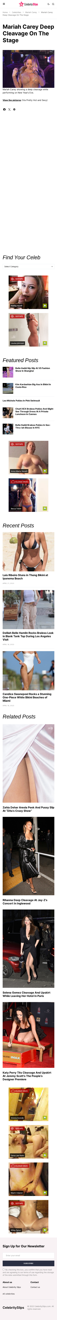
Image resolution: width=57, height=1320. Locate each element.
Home (5, 12)
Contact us (35, 1287)
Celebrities (16, 12)
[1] (8, 372)
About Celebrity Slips (12, 1287)
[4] (8, 413)
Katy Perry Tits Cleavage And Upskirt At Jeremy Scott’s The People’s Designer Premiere (27, 1076)
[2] (8, 388)
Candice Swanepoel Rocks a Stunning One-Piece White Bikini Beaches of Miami (27, 697)
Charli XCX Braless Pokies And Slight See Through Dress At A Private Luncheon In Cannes (34, 411)
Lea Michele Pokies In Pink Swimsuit (21, 400)
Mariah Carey (31, 12)
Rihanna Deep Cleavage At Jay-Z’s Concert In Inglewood (25, 902)
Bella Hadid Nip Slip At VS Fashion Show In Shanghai (32, 369)
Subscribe (28, 1263)
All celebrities (9, 1294)
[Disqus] (28, 144)
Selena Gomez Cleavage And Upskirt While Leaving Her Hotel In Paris (26, 994)
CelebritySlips (13, 1308)
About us (7, 1282)
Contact (34, 1282)
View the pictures (12, 100)
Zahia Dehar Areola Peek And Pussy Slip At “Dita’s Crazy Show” (28, 809)
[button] (4, 4)
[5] (8, 429)
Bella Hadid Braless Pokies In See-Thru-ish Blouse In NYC (33, 426)
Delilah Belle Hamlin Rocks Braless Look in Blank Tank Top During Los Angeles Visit (28, 636)
